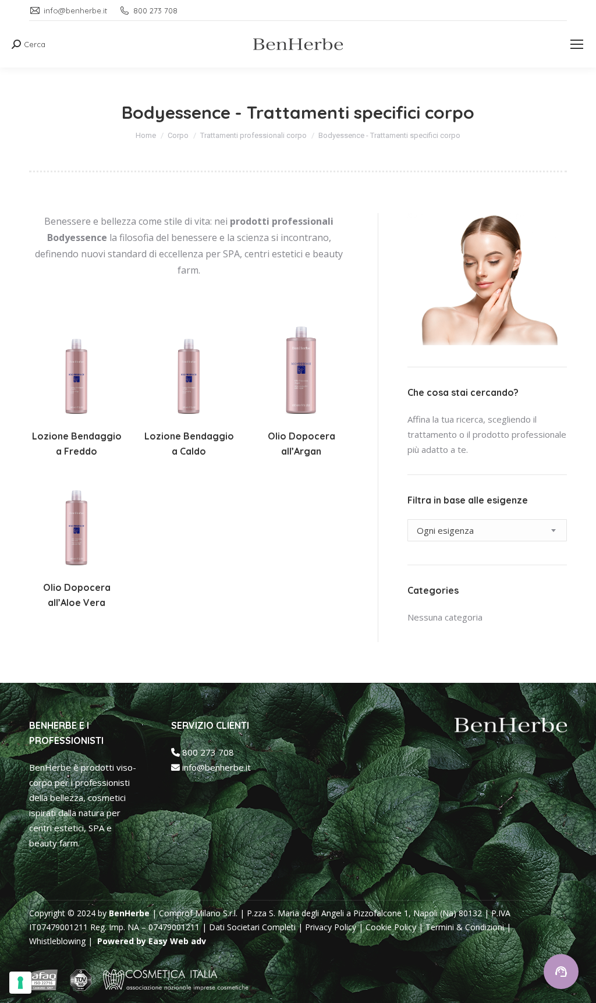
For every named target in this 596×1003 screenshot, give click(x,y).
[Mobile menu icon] (576, 44)
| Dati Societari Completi (249, 927)
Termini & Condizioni (464, 927)
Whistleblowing (58, 941)
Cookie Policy (391, 927)
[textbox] (445, 530)
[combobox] (487, 530)
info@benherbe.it (215, 767)
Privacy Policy (330, 927)
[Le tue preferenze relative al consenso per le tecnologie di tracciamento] (20, 983)
